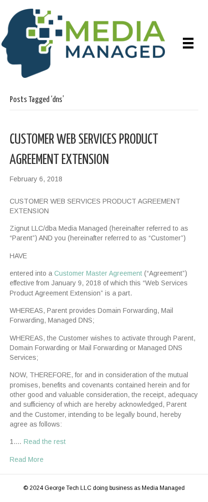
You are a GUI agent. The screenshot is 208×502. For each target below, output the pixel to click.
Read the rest (45, 441)
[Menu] (188, 43)
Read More (27, 459)
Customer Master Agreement (98, 273)
